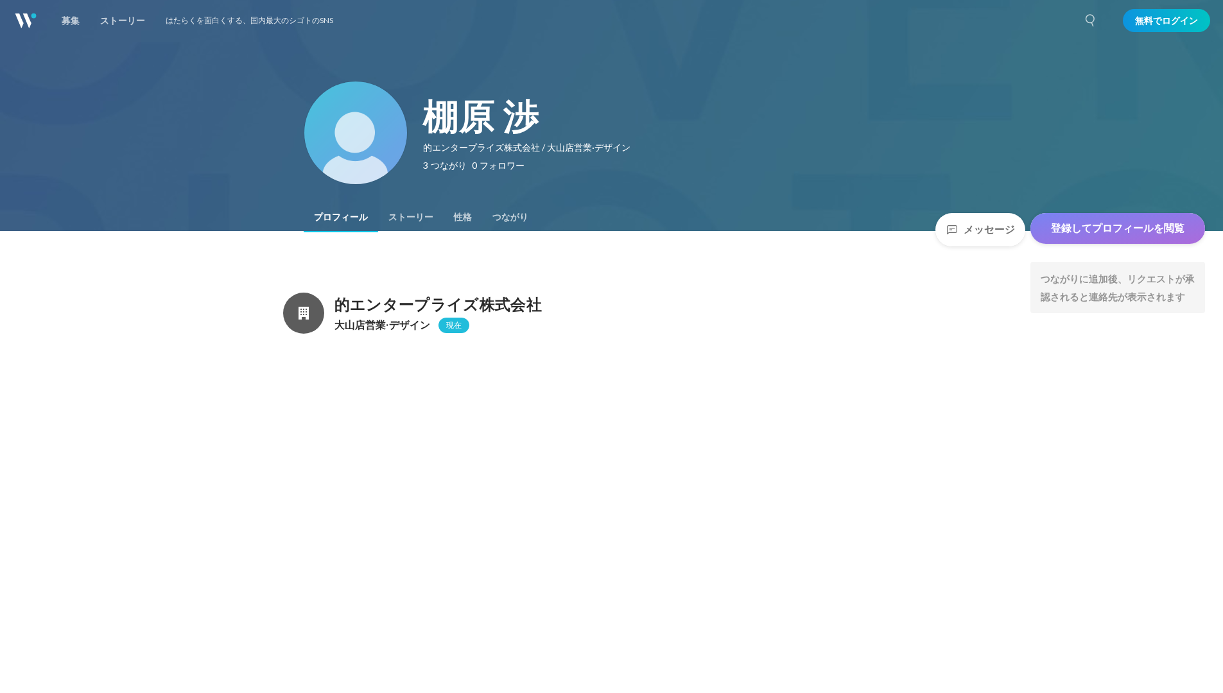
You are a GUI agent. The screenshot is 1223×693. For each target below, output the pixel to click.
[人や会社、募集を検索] (1091, 20)
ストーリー (410, 216)
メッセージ (989, 229)
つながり (510, 216)
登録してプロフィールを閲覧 (1117, 228)
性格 (463, 216)
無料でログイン (1166, 20)
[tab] (341, 216)
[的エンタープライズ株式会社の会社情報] (303, 313)
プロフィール (341, 216)
